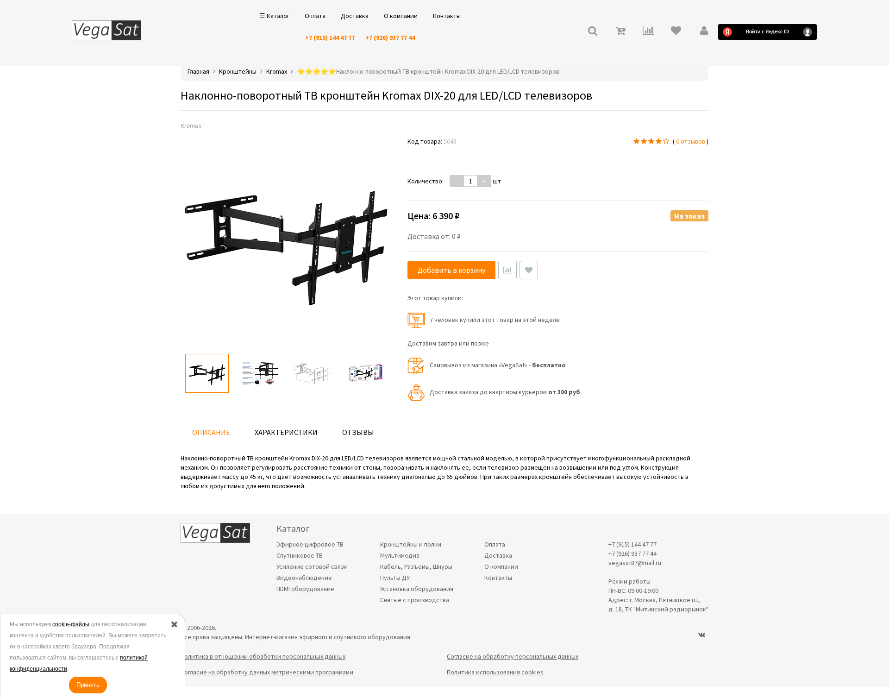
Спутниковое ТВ (299, 555)
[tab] (211, 432)
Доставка (355, 16)
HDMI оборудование (305, 589)
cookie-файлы (70, 624)
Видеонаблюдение (304, 577)
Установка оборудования (416, 589)
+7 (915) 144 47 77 (330, 37)
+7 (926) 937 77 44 (390, 37)
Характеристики (286, 432)
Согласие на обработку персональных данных (512, 656)
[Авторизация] (704, 32)
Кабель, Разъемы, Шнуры (416, 566)
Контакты (447, 16)
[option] (207, 373)
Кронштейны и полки (410, 544)
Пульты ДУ (395, 577)
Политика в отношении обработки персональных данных (263, 656)
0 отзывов (690, 141)
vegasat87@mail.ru (634, 563)
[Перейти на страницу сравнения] (648, 32)
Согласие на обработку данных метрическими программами (267, 672)
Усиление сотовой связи (312, 566)
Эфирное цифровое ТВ (310, 544)
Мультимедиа (399, 555)
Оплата (315, 16)
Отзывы (358, 432)
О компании (401, 16)
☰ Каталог (274, 16)
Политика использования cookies (495, 672)
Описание (211, 432)
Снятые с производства (414, 600)
